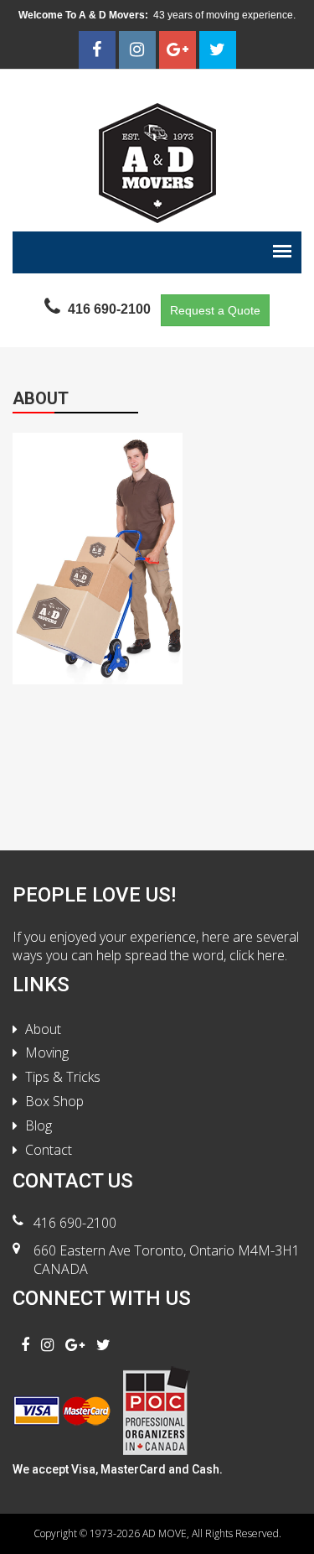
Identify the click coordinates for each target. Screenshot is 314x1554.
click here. (258, 955)
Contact (48, 1150)
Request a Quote (215, 310)
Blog (38, 1125)
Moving (47, 1052)
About (43, 1029)
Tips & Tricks (62, 1077)
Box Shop (54, 1101)
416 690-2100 (74, 1223)
